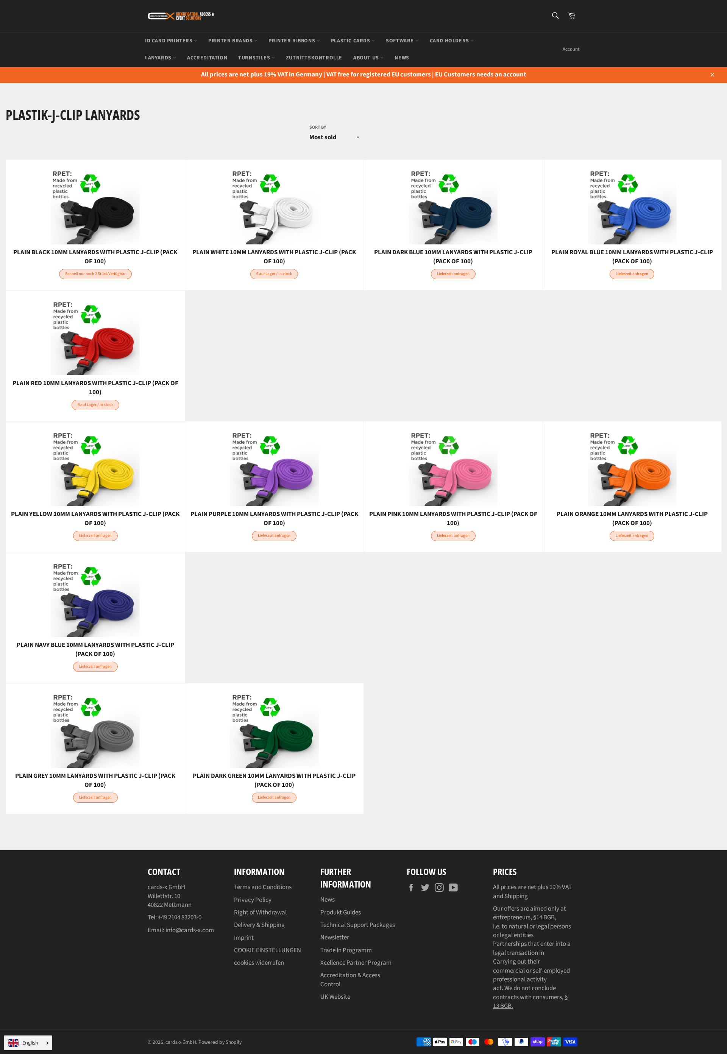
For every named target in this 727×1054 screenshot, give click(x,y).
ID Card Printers (169, 41)
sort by (317, 127)
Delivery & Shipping (259, 925)
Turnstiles (254, 58)
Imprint (244, 937)
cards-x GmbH (180, 1042)
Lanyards (159, 58)
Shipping (516, 896)
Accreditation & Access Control (350, 980)
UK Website (335, 996)
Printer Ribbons (292, 41)
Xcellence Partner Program (356, 962)
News (327, 899)
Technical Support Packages (357, 925)
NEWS (402, 58)
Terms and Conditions (263, 887)
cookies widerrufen (259, 962)
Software (400, 41)
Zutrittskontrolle (314, 58)
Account (571, 49)
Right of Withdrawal (260, 912)
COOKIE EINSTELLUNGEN (267, 950)
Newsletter (334, 937)
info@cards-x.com (189, 930)
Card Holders (450, 41)
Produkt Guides (340, 912)
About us (366, 58)
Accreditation (207, 58)
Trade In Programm (346, 950)
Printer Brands (231, 41)
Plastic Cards (351, 41)
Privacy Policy (252, 900)
